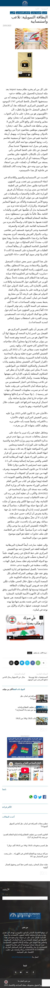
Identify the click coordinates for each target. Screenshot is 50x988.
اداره (37, 9)
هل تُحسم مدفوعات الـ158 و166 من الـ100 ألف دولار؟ (27, 845)
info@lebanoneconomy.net (21, 957)
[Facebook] (32, 663)
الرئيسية (44, 9)
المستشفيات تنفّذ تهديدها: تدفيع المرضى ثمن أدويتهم (38, 678)
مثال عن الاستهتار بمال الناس (13, 677)
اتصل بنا (21, 981)
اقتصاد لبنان (36, 13)
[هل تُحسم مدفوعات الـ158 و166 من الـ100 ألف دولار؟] (42, 721)
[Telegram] (22, 663)
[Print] (11, 663)
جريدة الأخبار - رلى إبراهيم (40, 652)
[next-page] (41, 729)
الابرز (13, 13)
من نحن (27, 981)
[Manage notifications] (6, 982)
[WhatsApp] (38, 663)
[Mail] (20, 972)
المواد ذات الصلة (19, 689)
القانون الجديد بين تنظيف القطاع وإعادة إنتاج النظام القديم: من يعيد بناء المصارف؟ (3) (31, 710)
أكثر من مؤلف (7, 689)
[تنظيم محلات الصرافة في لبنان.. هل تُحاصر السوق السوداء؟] (42, 699)
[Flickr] (27, 972)
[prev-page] (45, 729)
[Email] (16, 663)
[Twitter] (27, 663)
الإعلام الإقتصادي (23, 13)
